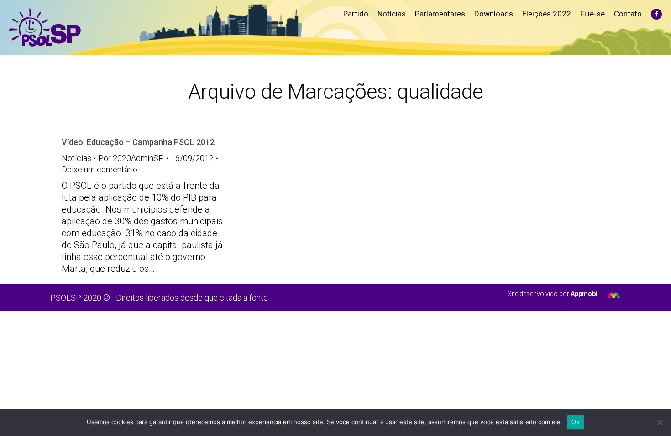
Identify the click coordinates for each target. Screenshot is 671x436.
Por (131, 158)
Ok (575, 422)
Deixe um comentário (99, 169)
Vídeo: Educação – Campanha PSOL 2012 (138, 142)
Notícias (76, 158)
